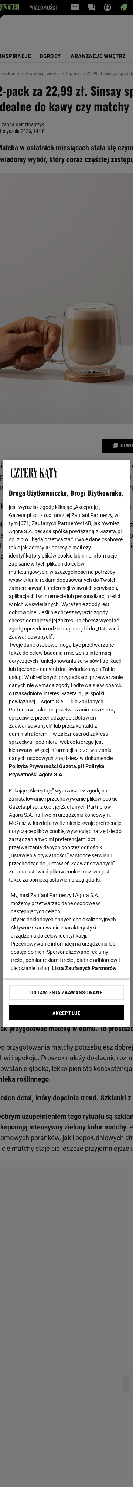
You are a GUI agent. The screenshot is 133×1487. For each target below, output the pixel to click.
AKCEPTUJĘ (66, 1013)
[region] (66, 743)
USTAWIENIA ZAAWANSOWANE (66, 992)
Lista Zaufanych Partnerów (84, 968)
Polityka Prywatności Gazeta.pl (45, 766)
